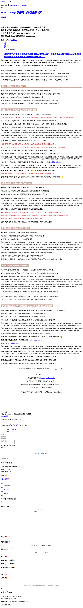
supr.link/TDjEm (37, 340)
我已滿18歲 (4, 604)
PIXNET (29, 585)
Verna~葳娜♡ (4, 416)
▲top (2, 434)
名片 (5, 47)
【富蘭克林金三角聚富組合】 (54, 162)
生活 (12, 431)
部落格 (6, 45)
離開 (9, 604)
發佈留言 (3, 447)
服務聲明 (57, 585)
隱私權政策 (50, 585)
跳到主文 (3, 17)
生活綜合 (14, 40)
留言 (18, 425)
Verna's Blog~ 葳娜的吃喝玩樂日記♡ (22, 12)
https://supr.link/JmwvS (13, 343)
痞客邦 (15, 425)
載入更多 (3, 437)
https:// (31, 340)
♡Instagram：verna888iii (48, 378)
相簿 (5, 43)
